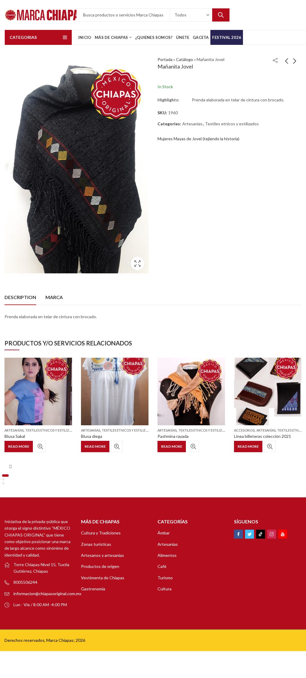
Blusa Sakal (14, 436)
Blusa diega (91, 436)
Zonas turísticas (96, 544)
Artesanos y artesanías (102, 555)
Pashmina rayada (173, 436)
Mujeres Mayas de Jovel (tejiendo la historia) (198, 138)
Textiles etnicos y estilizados (232, 123)
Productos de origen (100, 566)
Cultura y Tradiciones (101, 532)
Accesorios (244, 430)
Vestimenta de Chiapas (102, 577)
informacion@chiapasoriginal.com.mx (47, 593)
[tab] (20, 297)
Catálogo (184, 59)
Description (20, 297)
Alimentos (167, 555)
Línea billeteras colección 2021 (262, 436)
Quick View (40, 446)
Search (221, 15)
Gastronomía (93, 588)
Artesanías (192, 123)
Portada (164, 59)
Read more (18, 446)
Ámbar (163, 532)
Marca (54, 297)
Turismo (165, 577)
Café (161, 566)
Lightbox (137, 263)
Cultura (164, 588)
